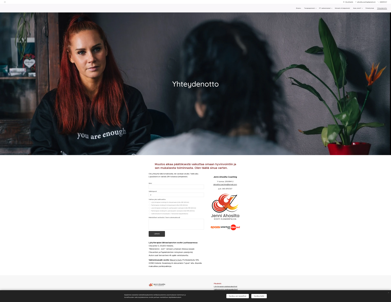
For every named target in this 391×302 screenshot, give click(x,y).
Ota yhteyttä (349, 2)
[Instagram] (5, 2)
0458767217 (383, 2)
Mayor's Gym (176, 260)
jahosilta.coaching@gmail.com (366, 2)
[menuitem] (299, 8)
